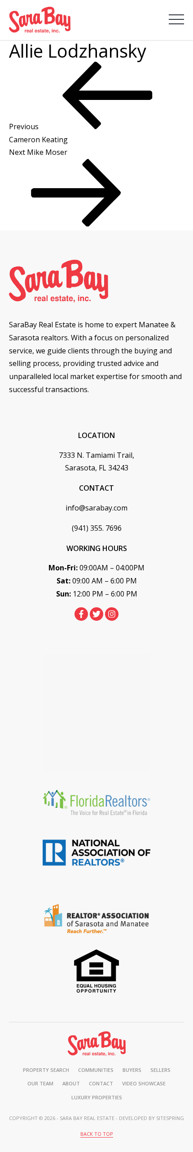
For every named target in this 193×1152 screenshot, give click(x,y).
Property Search (46, 1069)
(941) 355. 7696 (97, 528)
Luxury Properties (96, 1097)
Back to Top (96, 1133)
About (71, 1083)
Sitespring (170, 1118)
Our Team (40, 1083)
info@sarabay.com (96, 508)
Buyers (132, 1069)
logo (97, 1044)
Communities (96, 1069)
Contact (101, 1083)
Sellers (160, 1069)
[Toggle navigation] (176, 19)
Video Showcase (144, 1083)
